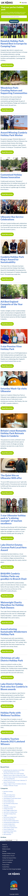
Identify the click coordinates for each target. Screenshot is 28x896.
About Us (4, 844)
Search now (14, 21)
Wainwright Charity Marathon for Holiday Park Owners (12, 605)
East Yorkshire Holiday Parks (10, 803)
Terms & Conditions (7, 862)
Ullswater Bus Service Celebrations (12, 218)
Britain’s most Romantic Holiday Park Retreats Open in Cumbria (13, 433)
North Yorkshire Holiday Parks (11, 820)
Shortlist (24, 2)
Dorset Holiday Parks (8, 801)
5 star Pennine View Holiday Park (11, 347)
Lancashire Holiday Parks (9, 813)
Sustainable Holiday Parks (9, 831)
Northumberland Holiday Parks (11, 822)
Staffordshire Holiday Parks (10, 827)
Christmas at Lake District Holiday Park (12, 659)
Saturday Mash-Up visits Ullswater (14, 390)
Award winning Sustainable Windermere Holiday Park (14, 632)
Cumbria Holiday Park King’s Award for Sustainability (12, 259)
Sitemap (4, 851)
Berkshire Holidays (8, 791)
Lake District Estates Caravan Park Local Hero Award (14, 547)
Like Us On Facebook (7, 860)
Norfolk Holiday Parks (9, 819)
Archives (3, 840)
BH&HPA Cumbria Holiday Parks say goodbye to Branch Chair (14, 576)
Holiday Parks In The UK (8, 855)
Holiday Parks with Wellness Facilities (11, 714)
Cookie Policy (5, 866)
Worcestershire (7, 834)
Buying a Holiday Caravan (8, 853)
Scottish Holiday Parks (9, 824)
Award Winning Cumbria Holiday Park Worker (14, 134)
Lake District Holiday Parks (10, 812)
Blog (4, 793)
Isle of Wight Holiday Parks (10, 810)
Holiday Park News (8, 808)
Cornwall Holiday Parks (9, 795)
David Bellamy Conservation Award (12, 798)
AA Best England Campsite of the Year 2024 (12, 304)
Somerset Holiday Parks (9, 825)
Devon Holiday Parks (8, 800)
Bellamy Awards (6, 849)
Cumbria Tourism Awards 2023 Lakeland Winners (13, 741)
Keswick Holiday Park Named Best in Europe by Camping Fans (14, 44)
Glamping (5, 805)
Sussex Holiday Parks (8, 829)
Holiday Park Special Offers (9, 858)
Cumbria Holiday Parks (9, 796)
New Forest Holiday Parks (9, 817)
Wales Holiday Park (8, 832)
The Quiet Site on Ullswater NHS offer (11, 476)
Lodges (5, 815)
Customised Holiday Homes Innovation (11, 176)
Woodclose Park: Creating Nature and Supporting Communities (14, 90)
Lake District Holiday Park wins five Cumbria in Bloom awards (14, 687)
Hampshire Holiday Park (9, 807)
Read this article (7, 65)
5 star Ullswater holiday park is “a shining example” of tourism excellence (13, 519)
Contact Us (5, 846)
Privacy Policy (5, 864)
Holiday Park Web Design (8, 869)
